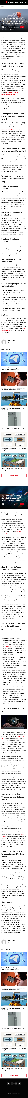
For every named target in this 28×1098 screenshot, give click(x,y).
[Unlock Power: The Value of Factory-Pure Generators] (14, 419)
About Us (20, 1088)
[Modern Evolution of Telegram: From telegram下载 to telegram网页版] (14, 359)
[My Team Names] (14, 2)
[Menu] (2, 2)
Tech (22, 27)
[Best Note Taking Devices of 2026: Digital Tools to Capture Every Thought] (14, 379)
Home (5, 1088)
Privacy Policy (12, 1088)
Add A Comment (14, 475)
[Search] (26, 2)
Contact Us (14, 1090)
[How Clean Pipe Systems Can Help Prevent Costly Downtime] (14, 439)
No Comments (6, 29)
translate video (9, 646)
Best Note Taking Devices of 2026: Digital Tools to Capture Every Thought (13, 388)
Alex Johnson (9, 27)
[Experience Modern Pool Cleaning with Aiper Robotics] (14, 399)
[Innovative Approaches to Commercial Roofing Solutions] (14, 460)
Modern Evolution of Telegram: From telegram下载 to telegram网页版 (12, 368)
